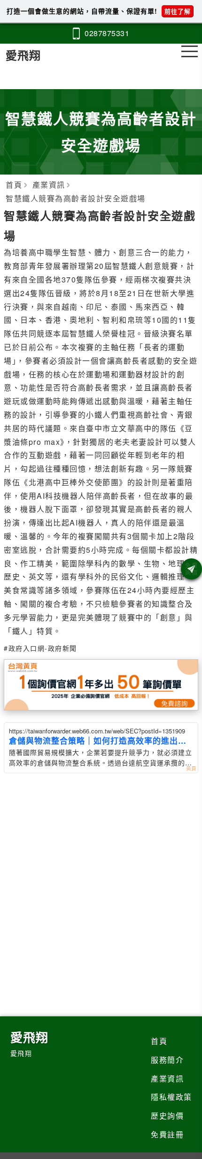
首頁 (159, 1041)
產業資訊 (167, 1078)
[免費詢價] (191, 569)
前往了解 (177, 11)
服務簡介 (167, 1059)
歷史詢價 (167, 1115)
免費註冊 (167, 1134)
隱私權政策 (171, 1096)
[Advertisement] (101, 874)
